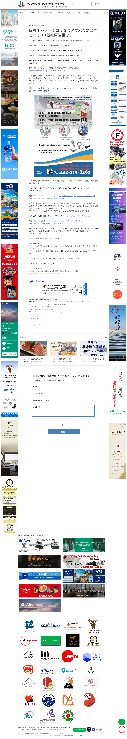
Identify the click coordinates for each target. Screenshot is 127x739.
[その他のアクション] (97, 25)
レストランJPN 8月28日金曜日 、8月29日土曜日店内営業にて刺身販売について (33, 360)
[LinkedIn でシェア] (39, 325)
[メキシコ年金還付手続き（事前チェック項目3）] (93, 348)
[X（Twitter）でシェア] (35, 325)
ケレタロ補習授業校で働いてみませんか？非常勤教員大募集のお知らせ (63, 360)
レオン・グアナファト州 (45, 13)
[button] (105, 13)
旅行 (79, 13)
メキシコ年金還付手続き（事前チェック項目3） (93, 360)
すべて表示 (104, 337)
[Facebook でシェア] (30, 325)
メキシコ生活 (70, 13)
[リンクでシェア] (44, 325)
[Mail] (121, 722)
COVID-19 (31, 13)
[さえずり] (100, 729)
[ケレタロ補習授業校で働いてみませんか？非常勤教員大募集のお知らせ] (63, 348)
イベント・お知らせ (35, 316)
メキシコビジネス (34, 319)
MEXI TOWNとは (50, 729)
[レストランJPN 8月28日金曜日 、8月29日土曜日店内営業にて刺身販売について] (33, 348)
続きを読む (87, 13)
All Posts (22, 13)
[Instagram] (97, 729)
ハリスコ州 (59, 13)
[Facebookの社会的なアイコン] (93, 729)
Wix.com (71, 735)
